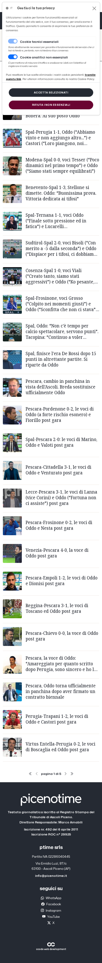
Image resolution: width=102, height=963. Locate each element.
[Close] (94, 8)
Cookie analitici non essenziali (44, 57)
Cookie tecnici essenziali (39, 41)
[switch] (13, 56)
